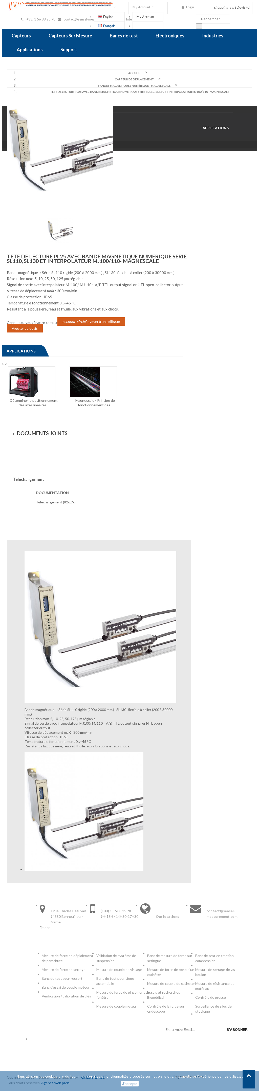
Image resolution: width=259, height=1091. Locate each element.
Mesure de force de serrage (63, 969)
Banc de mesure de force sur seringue (169, 958)
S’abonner (237, 1030)
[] (199, 26)
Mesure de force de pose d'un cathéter (170, 972)
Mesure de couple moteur (116, 1006)
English (108, 17)
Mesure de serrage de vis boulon (215, 972)
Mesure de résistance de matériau (214, 986)
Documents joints (42, 433)
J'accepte (129, 1084)
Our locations (167, 916)
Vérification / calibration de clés (66, 996)
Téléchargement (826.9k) (56, 502)
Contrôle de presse (210, 997)
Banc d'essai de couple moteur (66, 987)
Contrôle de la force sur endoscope (165, 1008)
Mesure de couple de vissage (119, 969)
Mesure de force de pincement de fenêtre (123, 994)
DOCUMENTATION (52, 493)
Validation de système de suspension (116, 958)
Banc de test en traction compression (214, 958)
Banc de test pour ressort (62, 978)
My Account (145, 17)
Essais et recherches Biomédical (163, 994)
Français (109, 26)
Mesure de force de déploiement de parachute (67, 958)
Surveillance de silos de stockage (213, 1008)
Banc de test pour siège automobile (115, 981)
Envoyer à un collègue (91, 321)
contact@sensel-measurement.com (90, 19)
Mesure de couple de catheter (171, 983)
